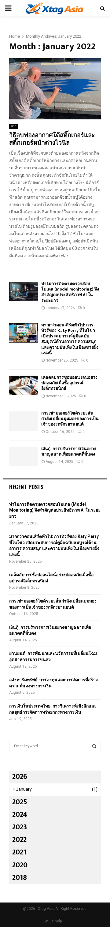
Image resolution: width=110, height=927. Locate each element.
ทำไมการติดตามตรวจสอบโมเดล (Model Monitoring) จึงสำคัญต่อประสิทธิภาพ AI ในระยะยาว (70, 292)
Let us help (52, 921)
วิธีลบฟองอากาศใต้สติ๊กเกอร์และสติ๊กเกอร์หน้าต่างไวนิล (52, 139)
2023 (19, 827)
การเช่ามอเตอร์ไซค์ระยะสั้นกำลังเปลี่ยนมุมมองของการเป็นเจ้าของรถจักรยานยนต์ (70, 419)
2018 (19, 878)
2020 (20, 865)
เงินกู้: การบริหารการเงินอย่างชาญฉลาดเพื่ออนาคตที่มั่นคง (68, 451)
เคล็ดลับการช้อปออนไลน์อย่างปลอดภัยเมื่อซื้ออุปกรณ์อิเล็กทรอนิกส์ (69, 383)
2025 (19, 802)
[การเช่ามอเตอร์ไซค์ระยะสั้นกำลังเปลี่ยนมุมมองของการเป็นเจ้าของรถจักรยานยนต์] (23, 421)
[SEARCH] (94, 746)
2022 (19, 840)
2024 (19, 815)
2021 (19, 852)
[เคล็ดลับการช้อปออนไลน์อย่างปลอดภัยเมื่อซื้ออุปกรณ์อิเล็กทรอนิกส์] (23, 385)
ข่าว (13, 126)
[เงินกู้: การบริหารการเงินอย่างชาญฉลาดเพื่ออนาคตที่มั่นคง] (23, 456)
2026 (19, 777)
